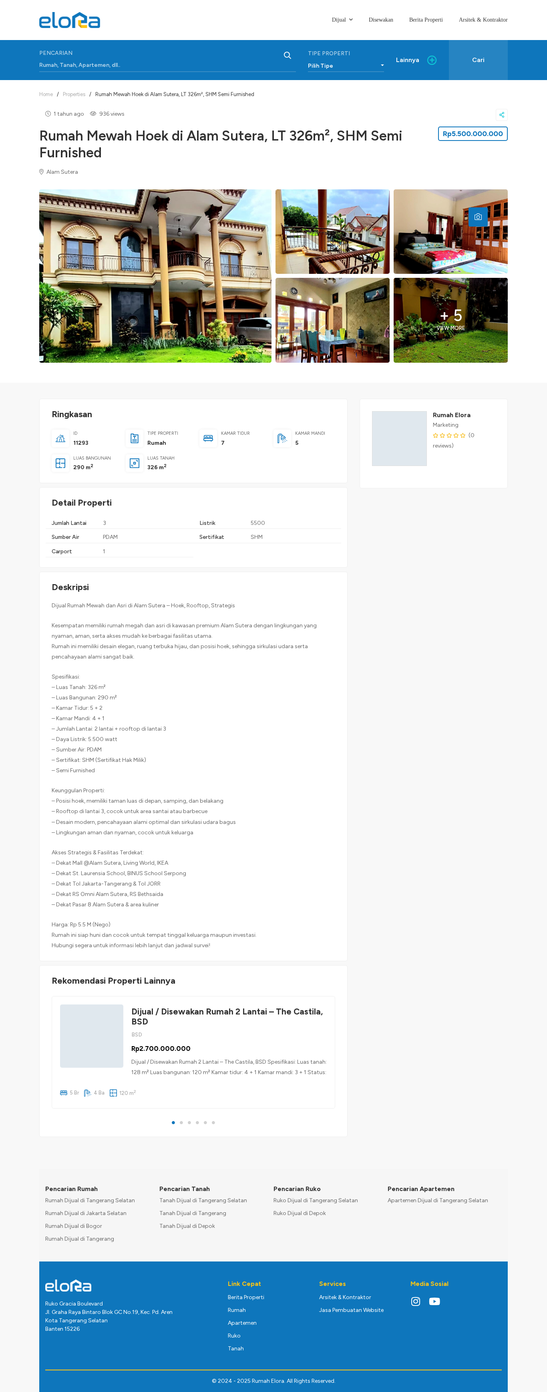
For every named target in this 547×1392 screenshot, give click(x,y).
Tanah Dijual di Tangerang (192, 1213)
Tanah (236, 1348)
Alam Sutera (61, 172)
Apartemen (242, 1323)
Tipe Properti (329, 53)
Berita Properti (246, 1297)
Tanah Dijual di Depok (187, 1226)
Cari (478, 60)
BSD (136, 1034)
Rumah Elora (452, 415)
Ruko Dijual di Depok (300, 1213)
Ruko (234, 1335)
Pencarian (55, 53)
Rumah (156, 443)
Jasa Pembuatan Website (351, 1310)
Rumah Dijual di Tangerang (79, 1238)
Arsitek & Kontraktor (345, 1297)
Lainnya (407, 60)
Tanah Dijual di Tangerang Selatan (203, 1200)
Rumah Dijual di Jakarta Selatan (86, 1213)
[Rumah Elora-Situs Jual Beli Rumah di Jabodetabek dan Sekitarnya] (69, 20)
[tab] (478, 217)
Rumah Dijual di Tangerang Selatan (90, 1200)
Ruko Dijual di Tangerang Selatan (316, 1200)
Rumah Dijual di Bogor (73, 1226)
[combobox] (346, 64)
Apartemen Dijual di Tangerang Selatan (438, 1200)
